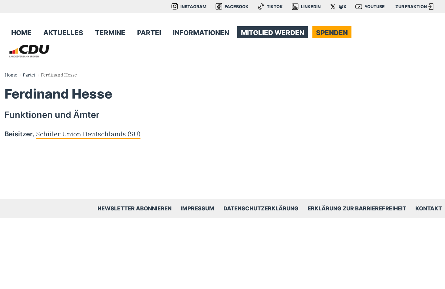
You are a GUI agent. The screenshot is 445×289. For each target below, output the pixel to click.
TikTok (275, 6)
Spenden (332, 33)
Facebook (237, 6)
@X (342, 6)
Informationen (201, 33)
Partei (149, 33)
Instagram (193, 6)
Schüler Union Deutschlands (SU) (88, 134)
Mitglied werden (272, 33)
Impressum (197, 208)
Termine (110, 33)
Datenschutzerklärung (260, 208)
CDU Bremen (29, 51)
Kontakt (428, 208)
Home (21, 33)
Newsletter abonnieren (134, 208)
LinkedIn (311, 6)
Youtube (374, 6)
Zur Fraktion (411, 6)
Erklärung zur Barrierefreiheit (357, 208)
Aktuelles (63, 33)
